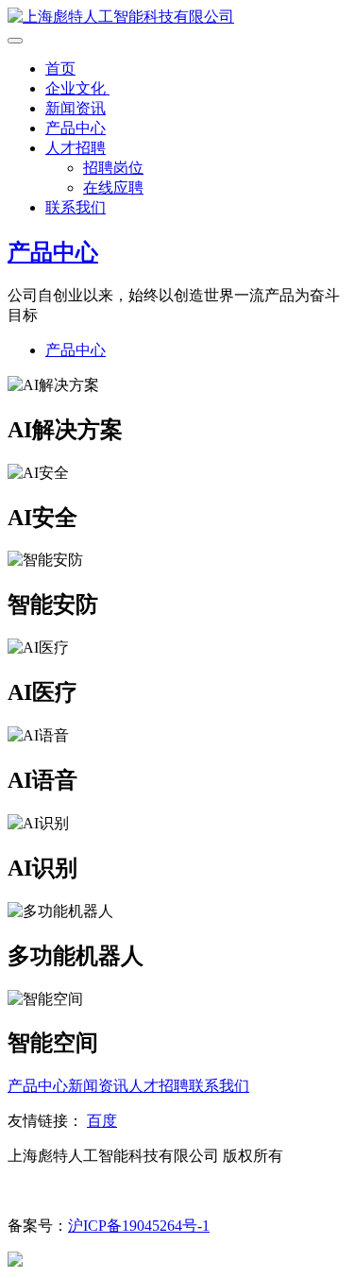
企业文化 (77, 88)
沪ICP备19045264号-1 (139, 1226)
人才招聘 (75, 148)
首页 (60, 68)
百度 (102, 1121)
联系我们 (75, 207)
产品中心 (75, 128)
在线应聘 (113, 187)
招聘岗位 (113, 168)
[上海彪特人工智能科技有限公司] (121, 17)
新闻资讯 (75, 108)
